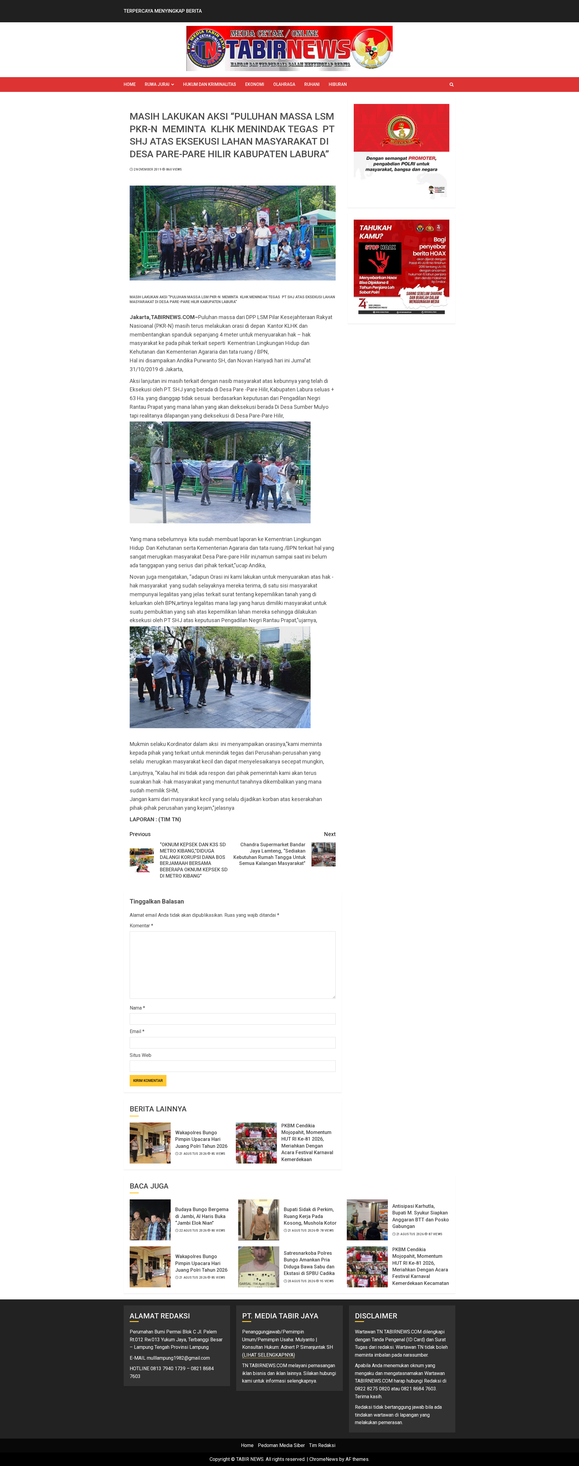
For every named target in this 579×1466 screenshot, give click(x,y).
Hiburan (338, 84)
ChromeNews (323, 1459)
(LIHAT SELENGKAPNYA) (268, 1355)
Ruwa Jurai (157, 84)
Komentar (141, 926)
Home (130, 84)
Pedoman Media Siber (281, 1445)
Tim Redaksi (322, 1445)
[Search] (451, 84)
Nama (137, 1008)
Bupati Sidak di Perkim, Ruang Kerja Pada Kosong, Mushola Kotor (310, 1216)
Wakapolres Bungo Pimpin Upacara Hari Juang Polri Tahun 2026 (201, 1139)
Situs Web (140, 1055)
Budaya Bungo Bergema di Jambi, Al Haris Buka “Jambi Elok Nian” (202, 1216)
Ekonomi (254, 84)
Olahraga (284, 84)
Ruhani (312, 84)
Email (137, 1031)
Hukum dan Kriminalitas (209, 84)
